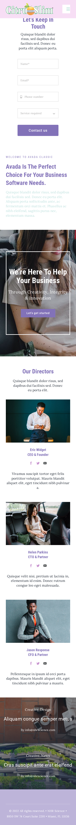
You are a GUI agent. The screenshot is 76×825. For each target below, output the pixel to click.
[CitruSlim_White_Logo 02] (29, 4)
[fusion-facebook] (31, 463)
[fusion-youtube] (45, 463)
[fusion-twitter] (38, 463)
